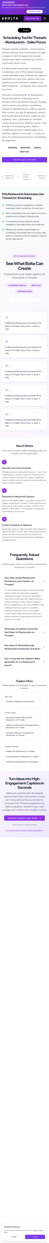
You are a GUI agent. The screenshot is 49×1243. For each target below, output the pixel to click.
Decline (14, 1237)
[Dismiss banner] (45, 11)
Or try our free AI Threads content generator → (24, 830)
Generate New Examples (26, 300)
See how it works (34, 12)
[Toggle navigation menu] (44, 18)
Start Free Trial (32, 18)
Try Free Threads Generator (24, 167)
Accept (35, 1237)
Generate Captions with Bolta (24, 160)
